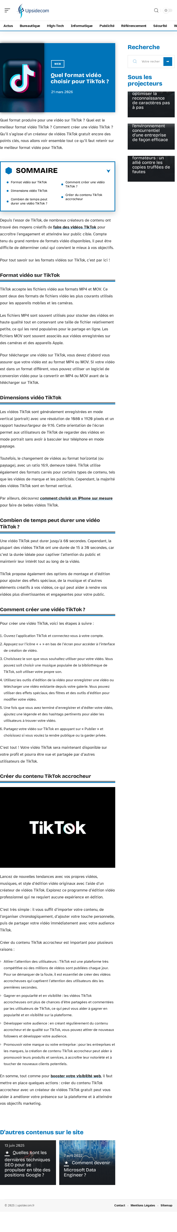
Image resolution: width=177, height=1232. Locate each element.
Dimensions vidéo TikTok (29, 191)
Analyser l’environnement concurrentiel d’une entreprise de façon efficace (150, 130)
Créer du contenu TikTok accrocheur (83, 197)
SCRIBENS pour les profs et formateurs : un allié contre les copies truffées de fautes (151, 160)
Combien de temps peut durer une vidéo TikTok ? (29, 201)
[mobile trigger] (8, 10)
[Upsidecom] (33, 10)
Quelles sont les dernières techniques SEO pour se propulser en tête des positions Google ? (27, 1164)
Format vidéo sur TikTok (29, 182)
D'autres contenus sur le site (41, 1132)
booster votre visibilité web (76, 1076)
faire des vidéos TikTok (74, 227)
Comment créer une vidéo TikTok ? (85, 184)
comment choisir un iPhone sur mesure (76, 498)
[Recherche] (156, 10)
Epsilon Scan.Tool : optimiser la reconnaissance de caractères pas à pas (151, 98)
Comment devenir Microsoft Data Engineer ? (87, 1169)
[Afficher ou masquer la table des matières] (84, 171)
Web (57, 63)
